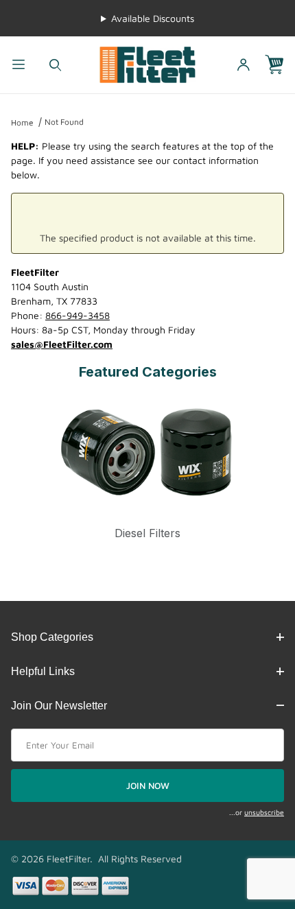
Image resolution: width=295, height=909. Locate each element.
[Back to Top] (253, 823)
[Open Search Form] (55, 65)
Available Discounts (152, 18)
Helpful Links (43, 671)
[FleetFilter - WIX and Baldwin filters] (147, 63)
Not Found (64, 122)
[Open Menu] (18, 65)
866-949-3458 (77, 315)
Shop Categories (52, 637)
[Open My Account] (244, 65)
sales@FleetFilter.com (62, 344)
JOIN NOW (147, 785)
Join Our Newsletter (59, 705)
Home (22, 122)
